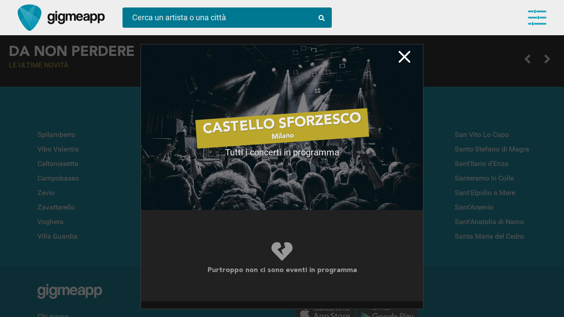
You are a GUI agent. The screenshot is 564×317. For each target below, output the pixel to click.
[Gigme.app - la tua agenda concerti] (29, 17)
